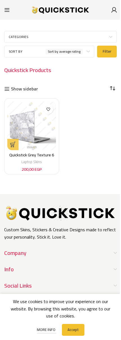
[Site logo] (60, 9)
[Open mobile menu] (7, 9)
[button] (13, 144)
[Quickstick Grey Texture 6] (31, 125)
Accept (73, 329)
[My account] (114, 9)
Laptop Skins (31, 161)
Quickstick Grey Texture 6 (31, 155)
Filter (107, 51)
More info (46, 329)
